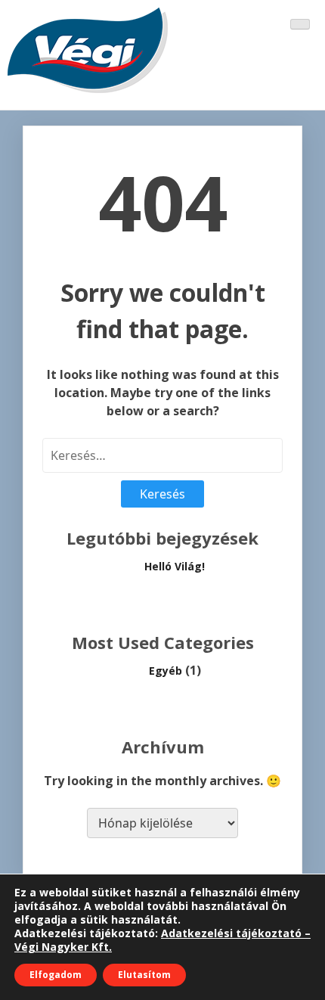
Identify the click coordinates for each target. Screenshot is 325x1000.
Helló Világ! (174, 566)
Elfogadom (55, 974)
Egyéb (165, 670)
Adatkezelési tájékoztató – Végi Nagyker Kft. (162, 940)
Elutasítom (144, 974)
